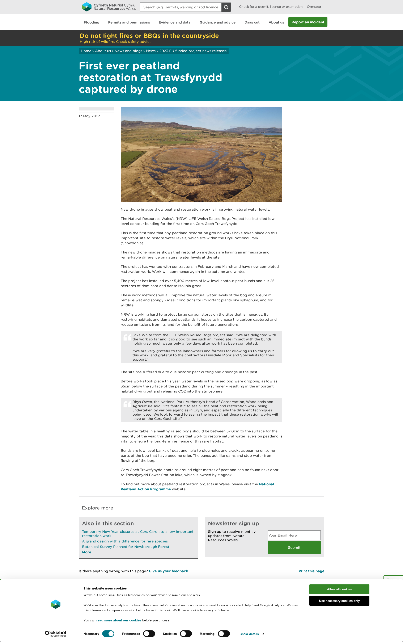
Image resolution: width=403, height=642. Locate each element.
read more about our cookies (118, 620)
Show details (249, 633)
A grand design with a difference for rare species (125, 541)
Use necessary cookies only (339, 601)
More (86, 552)
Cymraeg (314, 7)
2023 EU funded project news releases (192, 51)
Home (86, 51)
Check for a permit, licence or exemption (271, 7)
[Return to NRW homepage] (109, 6)
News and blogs (128, 51)
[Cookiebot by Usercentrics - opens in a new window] (55, 634)
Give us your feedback (168, 571)
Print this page (311, 571)
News (151, 51)
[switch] (149, 633)
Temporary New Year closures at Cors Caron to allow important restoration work (138, 533)
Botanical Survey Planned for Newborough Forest (125, 547)
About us (103, 51)
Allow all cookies (339, 589)
